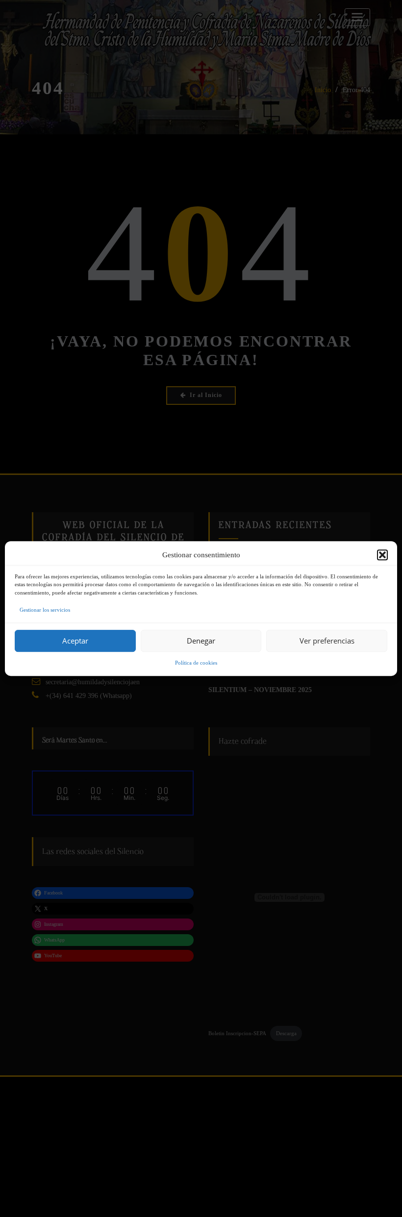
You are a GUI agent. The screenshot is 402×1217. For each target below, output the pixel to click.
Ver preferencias (327, 641)
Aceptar (75, 641)
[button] (382, 555)
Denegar (201, 641)
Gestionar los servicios (45, 610)
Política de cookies (196, 663)
